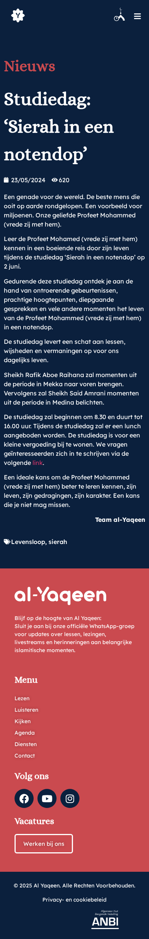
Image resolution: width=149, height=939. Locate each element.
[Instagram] (69, 798)
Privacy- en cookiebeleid (74, 899)
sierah (58, 542)
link (37, 462)
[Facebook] (24, 798)
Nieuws (29, 65)
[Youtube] (47, 798)
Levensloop (28, 542)
